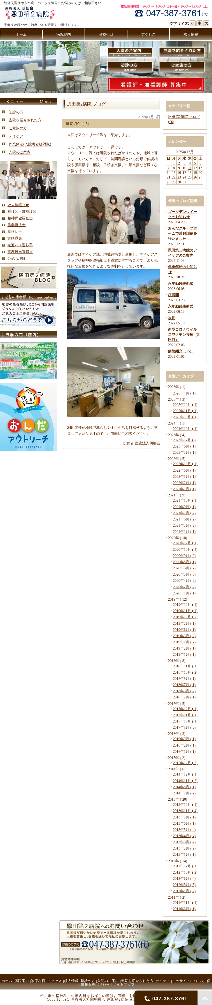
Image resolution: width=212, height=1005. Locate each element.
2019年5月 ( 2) (184, 636)
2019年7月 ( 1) (184, 623)
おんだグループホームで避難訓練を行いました (182, 233)
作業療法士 (16, 225)
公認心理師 (16, 258)
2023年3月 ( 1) (184, 452)
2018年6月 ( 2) (184, 691)
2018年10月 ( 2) (185, 672)
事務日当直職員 (20, 252)
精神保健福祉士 (20, 218)
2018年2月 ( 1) (184, 697)
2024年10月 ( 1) (185, 429)
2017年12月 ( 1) (185, 709)
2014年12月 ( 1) (185, 774)
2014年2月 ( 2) (184, 793)
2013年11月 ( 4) (185, 811)
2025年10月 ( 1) (185, 417)
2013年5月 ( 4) (184, 830)
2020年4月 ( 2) (184, 580)
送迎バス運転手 (20, 245)
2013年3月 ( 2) (184, 842)
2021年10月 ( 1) (185, 500)
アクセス (55, 981)
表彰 (171, 318)
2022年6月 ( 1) (184, 470)
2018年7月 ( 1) (184, 685)
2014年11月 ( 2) (185, 781)
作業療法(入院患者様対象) (30, 144)
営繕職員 (14, 238)
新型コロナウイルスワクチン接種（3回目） (183, 334)
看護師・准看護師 (21, 211)
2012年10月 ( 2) (185, 872)
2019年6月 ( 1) (184, 630)
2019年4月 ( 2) (184, 642)
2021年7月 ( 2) (184, 513)
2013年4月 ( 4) (184, 836)
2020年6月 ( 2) (184, 568)
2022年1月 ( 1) (184, 489)
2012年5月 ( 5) (184, 885)
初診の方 (16, 112)
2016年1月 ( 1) (184, 751)
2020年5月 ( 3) (184, 574)
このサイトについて (188, 981)
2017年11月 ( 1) (185, 715)
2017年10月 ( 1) (185, 721)
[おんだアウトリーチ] (28, 449)
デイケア (16, 136)
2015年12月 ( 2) (185, 763)
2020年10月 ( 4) (185, 549)
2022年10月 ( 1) (185, 464)
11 (190, 168)
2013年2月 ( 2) (184, 848)
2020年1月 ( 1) (184, 593)
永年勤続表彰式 (180, 283)
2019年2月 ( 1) (184, 648)
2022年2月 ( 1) (184, 483)
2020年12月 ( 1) (185, 543)
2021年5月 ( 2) (184, 525)
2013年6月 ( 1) (184, 823)
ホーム (7, 981)
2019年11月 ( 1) (185, 611)
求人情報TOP (18, 205)
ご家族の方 (18, 128)
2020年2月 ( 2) (184, 587)
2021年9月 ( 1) (184, 507)
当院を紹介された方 (25, 120)
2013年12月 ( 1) (185, 804)
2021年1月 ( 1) (184, 532)
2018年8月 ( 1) (184, 678)
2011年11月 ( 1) (185, 902)
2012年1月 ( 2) (184, 891)
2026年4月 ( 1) (184, 393)
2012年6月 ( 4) (184, 878)
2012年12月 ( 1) (185, 866)
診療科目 (38, 981)
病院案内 (21, 981)
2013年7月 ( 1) (184, 817)
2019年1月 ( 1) (184, 654)
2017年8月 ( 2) (184, 727)
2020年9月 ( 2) (184, 556)
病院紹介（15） (180, 351)
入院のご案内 (20, 152)
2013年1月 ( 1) (184, 854)
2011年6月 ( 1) (184, 909)
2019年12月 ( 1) (185, 604)
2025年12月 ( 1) (185, 405)
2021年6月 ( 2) (184, 519)
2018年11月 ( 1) (185, 666)
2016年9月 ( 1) (184, 739)
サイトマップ (124, 984)
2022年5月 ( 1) (184, 476)
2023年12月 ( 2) (185, 440)
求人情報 (71, 981)
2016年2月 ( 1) (184, 745)
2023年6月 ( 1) (184, 446)
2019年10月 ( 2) (185, 617)
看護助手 (14, 231)
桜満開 (173, 295)
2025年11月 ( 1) (185, 411)
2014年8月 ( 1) (184, 787)
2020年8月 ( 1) (184, 562)
